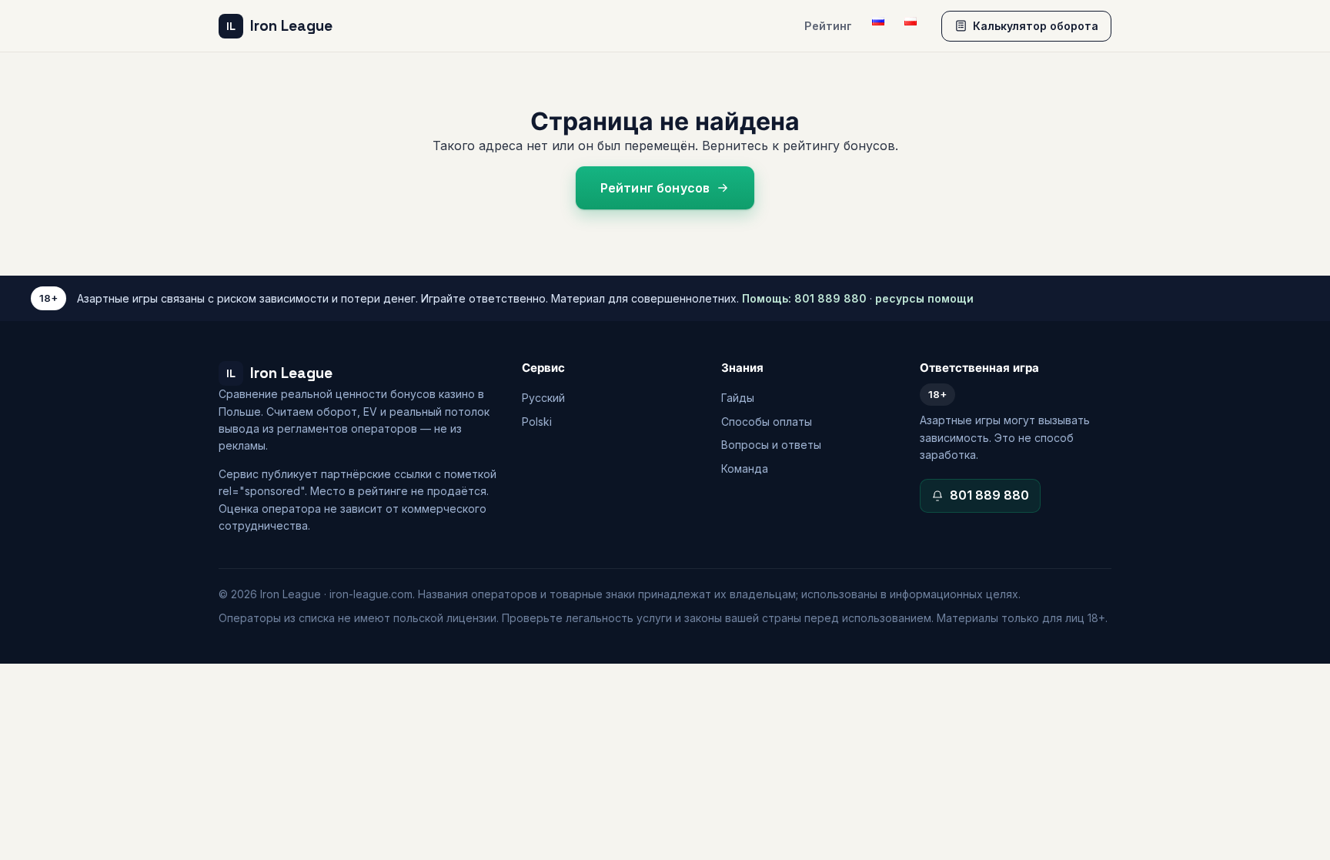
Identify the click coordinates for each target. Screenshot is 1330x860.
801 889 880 (989, 495)
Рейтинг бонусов (655, 188)
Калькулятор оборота (1035, 25)
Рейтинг (828, 25)
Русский (543, 397)
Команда (744, 468)
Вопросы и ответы (771, 444)
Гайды (737, 397)
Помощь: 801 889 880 (804, 298)
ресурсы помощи (924, 298)
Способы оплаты (766, 421)
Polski (537, 421)
